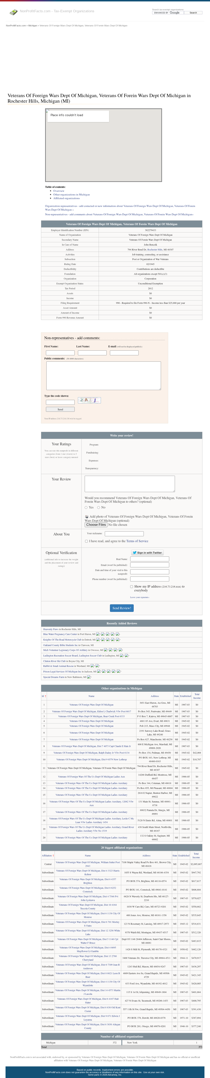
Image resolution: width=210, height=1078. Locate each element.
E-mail (125, 346)
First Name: (51, 346)
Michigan (32, 25)
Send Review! (122, 608)
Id (43, 696)
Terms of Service (137, 541)
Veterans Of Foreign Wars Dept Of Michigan (91, 704)
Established (185, 696)
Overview (58, 191)
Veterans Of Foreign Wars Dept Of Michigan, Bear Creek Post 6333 (91, 716)
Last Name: (83, 346)
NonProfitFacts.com (16, 25)
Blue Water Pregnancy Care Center (60, 634)
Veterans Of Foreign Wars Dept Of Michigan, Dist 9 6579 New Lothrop (91, 759)
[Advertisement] (105, 58)
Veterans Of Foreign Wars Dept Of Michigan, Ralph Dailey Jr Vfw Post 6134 (91, 752)
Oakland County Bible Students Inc (60, 645)
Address (155, 696)
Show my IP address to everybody (159, 588)
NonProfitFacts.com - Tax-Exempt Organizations (57, 11)
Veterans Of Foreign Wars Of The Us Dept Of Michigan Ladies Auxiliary (91, 783)
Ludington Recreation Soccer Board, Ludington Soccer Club (72, 655)
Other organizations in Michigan (71, 194)
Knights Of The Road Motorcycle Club (62, 639)
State (176, 696)
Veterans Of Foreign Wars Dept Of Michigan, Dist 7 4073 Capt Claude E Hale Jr (91, 746)
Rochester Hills (154, 249)
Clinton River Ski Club (54, 661)
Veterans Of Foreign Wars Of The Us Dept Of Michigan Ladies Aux (91, 776)
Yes (91, 507)
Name (91, 696)
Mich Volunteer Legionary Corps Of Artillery (65, 650)
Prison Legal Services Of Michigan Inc (62, 671)
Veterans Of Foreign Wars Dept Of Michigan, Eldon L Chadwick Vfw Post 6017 (91, 711)
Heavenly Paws (50, 629)
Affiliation (47, 855)
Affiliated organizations (66, 198)
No (103, 507)
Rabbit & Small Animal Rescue (58, 665)
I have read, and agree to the (118, 541)
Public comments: (63, 358)
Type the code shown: (56, 396)
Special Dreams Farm (53, 677)
